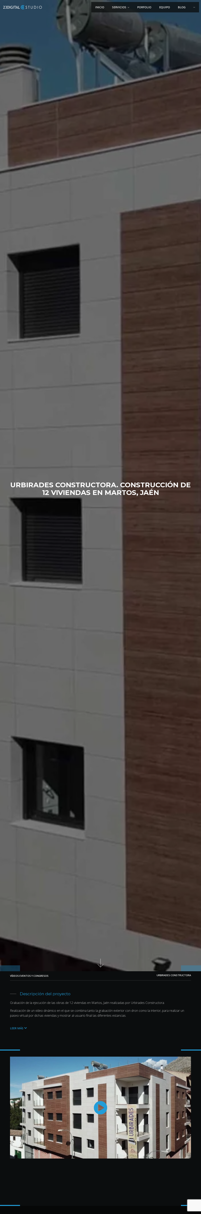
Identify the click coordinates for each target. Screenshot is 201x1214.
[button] (18, 1028)
